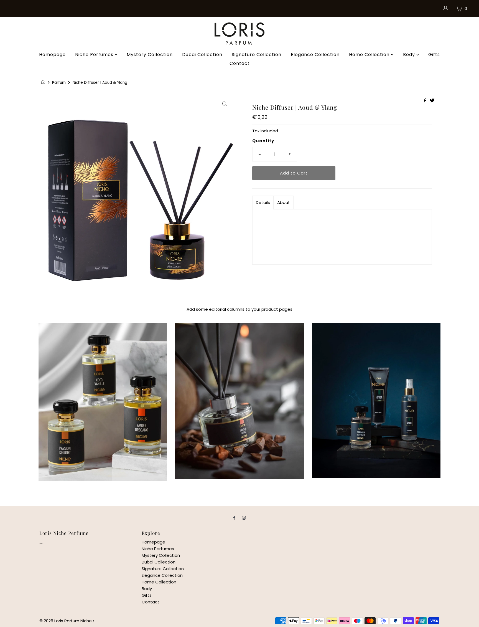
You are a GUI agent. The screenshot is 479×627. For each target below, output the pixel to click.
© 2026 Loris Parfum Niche (65, 621)
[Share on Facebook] (425, 101)
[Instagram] (244, 517)
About (283, 202)
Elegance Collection (315, 54)
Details (263, 202)
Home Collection (370, 54)
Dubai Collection (202, 54)
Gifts (434, 54)
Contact (240, 63)
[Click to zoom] (224, 103)
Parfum (59, 82)
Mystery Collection (150, 54)
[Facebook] (234, 517)
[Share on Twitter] (432, 101)
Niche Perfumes (95, 54)
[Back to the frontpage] (44, 83)
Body (409, 54)
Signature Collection (256, 54)
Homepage (52, 54)
